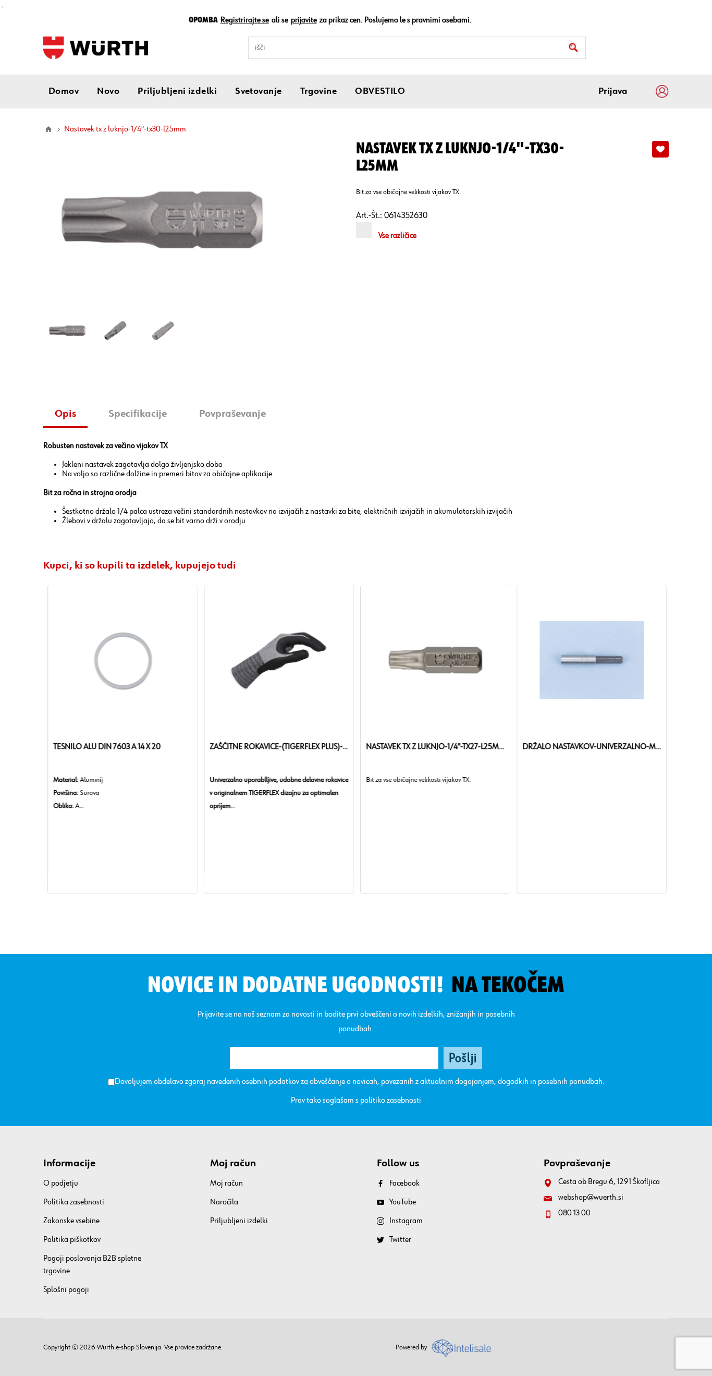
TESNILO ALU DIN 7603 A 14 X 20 (105, 747)
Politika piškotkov (72, 1240)
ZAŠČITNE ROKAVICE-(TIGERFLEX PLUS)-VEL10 (277, 747)
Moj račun (226, 1183)
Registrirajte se (244, 20)
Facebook (404, 1183)
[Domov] (48, 129)
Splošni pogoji (66, 1290)
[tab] (69, 415)
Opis (65, 413)
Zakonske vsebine (71, 1221)
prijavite (304, 20)
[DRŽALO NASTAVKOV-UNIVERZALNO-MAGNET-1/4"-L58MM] (590, 659)
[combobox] (417, 48)
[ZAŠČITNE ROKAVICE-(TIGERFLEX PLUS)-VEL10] (277, 659)
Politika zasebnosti (73, 1202)
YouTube (402, 1202)
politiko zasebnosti (390, 1100)
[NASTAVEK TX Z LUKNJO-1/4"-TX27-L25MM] (434, 659)
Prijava (612, 91)
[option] (67, 330)
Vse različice (397, 236)
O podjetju (60, 1183)
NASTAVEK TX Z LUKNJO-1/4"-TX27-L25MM (434, 747)
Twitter (400, 1240)
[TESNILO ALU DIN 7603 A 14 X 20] (121, 659)
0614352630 (405, 215)
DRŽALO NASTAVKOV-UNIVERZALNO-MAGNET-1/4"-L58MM (590, 747)
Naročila (224, 1202)
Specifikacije (137, 413)
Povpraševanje (232, 413)
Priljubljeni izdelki (239, 1221)
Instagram (406, 1221)
